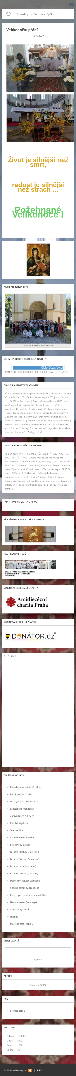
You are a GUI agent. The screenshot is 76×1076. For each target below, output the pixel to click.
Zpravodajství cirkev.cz (22, 816)
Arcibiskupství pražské (22, 837)
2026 (43, 985)
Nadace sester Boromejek (23, 902)
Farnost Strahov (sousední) (24, 851)
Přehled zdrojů (17, 1010)
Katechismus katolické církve (25, 787)
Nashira (14, 916)
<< (8, 985)
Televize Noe (16, 830)
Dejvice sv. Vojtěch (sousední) (25, 880)
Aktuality (22, 14)
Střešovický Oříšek (20, 909)
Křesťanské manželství (22, 808)
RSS (39, 1070)
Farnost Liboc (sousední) (23, 866)
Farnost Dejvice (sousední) (24, 873)
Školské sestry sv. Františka (24, 887)
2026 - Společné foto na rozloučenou (38, 345)
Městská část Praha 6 (21, 923)
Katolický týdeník (19, 823)
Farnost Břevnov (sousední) (24, 859)
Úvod (8, 13)
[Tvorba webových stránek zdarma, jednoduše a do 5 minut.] (30, 1070)
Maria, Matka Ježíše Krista (24, 801)
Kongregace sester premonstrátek (28, 895)
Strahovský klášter (20, 844)
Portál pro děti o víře (20, 794)
